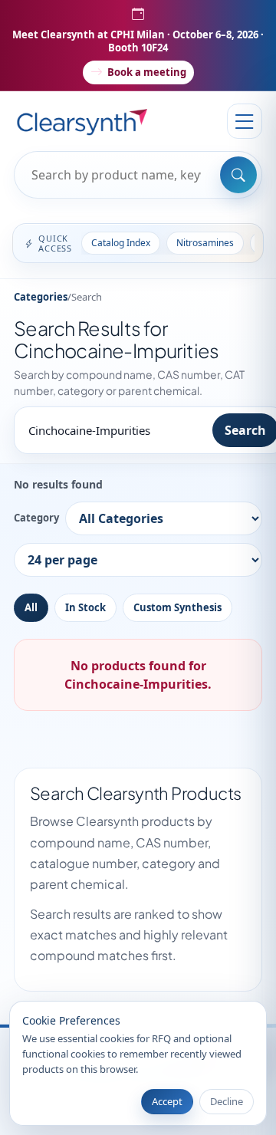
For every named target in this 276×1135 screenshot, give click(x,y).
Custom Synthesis (177, 607)
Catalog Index (120, 242)
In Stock (85, 607)
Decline (226, 1101)
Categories (40, 297)
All (31, 607)
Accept (167, 1101)
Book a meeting (146, 72)
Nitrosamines (205, 242)
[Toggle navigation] (244, 121)
